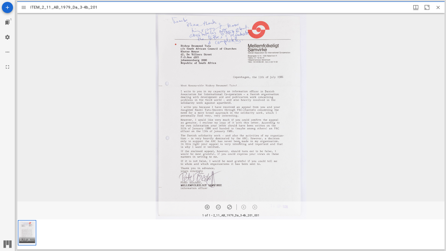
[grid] (231, 234)
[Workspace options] (7, 52)
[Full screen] (7, 67)
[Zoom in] (207, 207)
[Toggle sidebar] (23, 7)
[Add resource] (7, 7)
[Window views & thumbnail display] (415, 7)
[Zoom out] (218, 207)
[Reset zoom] (229, 207)
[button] (27, 232)
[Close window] (438, 7)
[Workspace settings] (7, 37)
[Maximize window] (427, 7)
